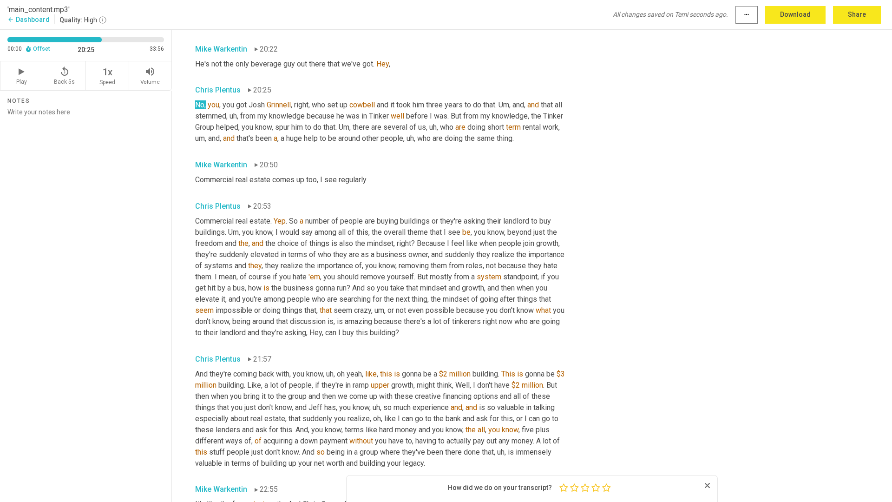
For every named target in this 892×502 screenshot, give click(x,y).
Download (795, 14)
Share (857, 14)
